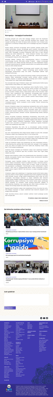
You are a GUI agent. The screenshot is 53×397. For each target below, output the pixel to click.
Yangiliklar (18, 327)
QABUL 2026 (18, 352)
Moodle (17, 346)
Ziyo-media (18, 362)
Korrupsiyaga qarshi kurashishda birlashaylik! (18, 255)
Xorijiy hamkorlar (19, 328)
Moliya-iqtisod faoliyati (8, 359)
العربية (50, 1)
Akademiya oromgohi (8, 345)
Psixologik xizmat (7, 364)
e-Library (17, 345)
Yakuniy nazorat (42, 348)
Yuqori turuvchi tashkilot (9, 332)
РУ (43, 1)
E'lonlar (17, 364)
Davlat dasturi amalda (20, 357)
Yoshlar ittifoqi (7, 347)
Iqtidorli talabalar (42, 342)
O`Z (40, 1)
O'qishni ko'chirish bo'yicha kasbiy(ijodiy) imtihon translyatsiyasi (8, 370)
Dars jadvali (41, 346)
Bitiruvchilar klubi (7, 348)
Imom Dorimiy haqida (43, 325)
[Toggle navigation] (2, 2)
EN (47, 1)
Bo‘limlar (5, 338)
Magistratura (6, 377)
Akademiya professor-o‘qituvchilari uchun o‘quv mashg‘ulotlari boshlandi (26, 231)
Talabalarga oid (42, 345)
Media (28, 338)
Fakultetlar (6, 335)
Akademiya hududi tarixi (9, 349)
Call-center (6, 373)
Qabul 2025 (29, 328)
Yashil (40, 333)
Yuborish (10, 308)
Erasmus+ (18, 337)
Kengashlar (6, 330)
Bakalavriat (6, 376)
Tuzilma (5, 329)
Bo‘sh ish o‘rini (7, 333)
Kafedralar (6, 334)
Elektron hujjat (18, 349)
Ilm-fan (5, 360)
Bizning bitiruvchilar (8, 352)
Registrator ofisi (7, 337)
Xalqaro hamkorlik (19, 363)
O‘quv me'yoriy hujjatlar (43, 340)
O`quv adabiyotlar (42, 347)
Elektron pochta (19, 347)
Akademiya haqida (7, 325)
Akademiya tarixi (7, 327)
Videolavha (41, 328)
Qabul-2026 (6, 372)
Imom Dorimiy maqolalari (44, 327)
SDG (17, 338)
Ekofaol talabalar (42, 335)
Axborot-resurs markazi (9, 350)
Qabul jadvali (6, 353)
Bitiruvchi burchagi (42, 341)
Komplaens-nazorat (8, 354)
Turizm (28, 337)
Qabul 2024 (29, 327)
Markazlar (6, 340)
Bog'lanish (6, 328)
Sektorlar (6, 339)
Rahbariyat (6, 324)
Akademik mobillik (19, 339)
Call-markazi (41, 343)
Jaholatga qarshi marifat (20, 368)
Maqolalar (18, 361)
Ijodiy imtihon (6, 374)
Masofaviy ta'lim (7, 362)
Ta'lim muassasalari (8, 342)
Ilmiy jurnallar (6, 361)
